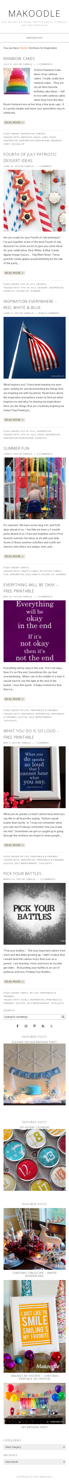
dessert (43, 287)
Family (24, 992)
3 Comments (44, 596)
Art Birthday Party (34, 1427)
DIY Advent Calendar (34, 1127)
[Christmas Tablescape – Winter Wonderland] (35, 1239)
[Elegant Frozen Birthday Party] (35, 1074)
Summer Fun (16, 448)
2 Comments (44, 64)
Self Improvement (40, 717)
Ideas (52, 137)
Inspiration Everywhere (34, 140)
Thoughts (10, 720)
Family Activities (41, 571)
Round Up (18, 144)
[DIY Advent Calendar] (35, 1160)
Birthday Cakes (31, 137)
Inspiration (27, 133)
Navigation (34, 37)
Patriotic (9, 291)
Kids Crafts (33, 574)
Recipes (41, 284)
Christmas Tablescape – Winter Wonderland (35, 1274)
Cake (45, 137)
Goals (25, 999)
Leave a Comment (48, 313)
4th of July (27, 284)
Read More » (14, 122)
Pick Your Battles (23, 873)
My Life (24, 710)
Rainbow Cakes (19, 58)
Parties (40, 133)
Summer (35, 291)
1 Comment (45, 166)
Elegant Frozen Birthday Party (34, 1042)
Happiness (27, 713)
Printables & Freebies (44, 710)
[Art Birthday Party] (35, 1403)
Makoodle (34, 13)
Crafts (24, 567)
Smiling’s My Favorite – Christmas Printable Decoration (35, 1377)
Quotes (23, 717)
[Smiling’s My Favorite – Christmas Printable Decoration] (35, 1326)
